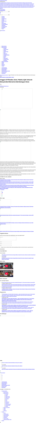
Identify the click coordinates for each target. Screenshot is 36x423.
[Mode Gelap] (0, 12)
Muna (4, 52)
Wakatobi (5, 53)
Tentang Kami (4, 67)
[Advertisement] (18, 39)
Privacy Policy (4, 72)
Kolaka (5, 50)
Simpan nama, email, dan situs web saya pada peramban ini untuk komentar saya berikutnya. (17, 247)
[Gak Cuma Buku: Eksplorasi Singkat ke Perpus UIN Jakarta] (12, 362)
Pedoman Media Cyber (6, 71)
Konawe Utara (6, 59)
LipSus (3, 63)
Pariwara (3, 64)
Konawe (5, 48)
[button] (9, 11)
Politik (3, 62)
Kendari (5, 56)
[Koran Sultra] (2, 9)
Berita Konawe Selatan (4, 188)
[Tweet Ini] (2, 192)
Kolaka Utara (6, 51)
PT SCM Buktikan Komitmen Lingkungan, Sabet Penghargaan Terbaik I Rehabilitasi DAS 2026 (16, 187)
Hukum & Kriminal (5, 61)
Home (5, 412)
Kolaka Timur (6, 49)
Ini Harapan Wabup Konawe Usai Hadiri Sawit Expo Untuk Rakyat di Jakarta (13, 186)
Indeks (1, 10)
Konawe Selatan (6, 54)
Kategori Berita (4, 390)
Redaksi (3, 10)
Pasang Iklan (4, 69)
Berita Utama (4, 46)
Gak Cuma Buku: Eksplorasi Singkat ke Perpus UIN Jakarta (12, 365)
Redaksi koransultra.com (4, 86)
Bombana (5, 60)
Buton (5, 57)
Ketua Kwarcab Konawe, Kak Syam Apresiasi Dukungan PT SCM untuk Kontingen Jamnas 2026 (16, 181)
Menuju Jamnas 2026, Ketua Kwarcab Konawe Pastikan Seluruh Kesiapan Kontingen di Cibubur (17, 185)
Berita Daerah (4, 47)
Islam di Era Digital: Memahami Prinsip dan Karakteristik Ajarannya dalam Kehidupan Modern (18, 369)
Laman (3, 411)
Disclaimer (3, 73)
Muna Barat (6, 58)
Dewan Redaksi (4, 68)
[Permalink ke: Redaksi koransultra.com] (0, 85)
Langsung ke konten (3, 0)
